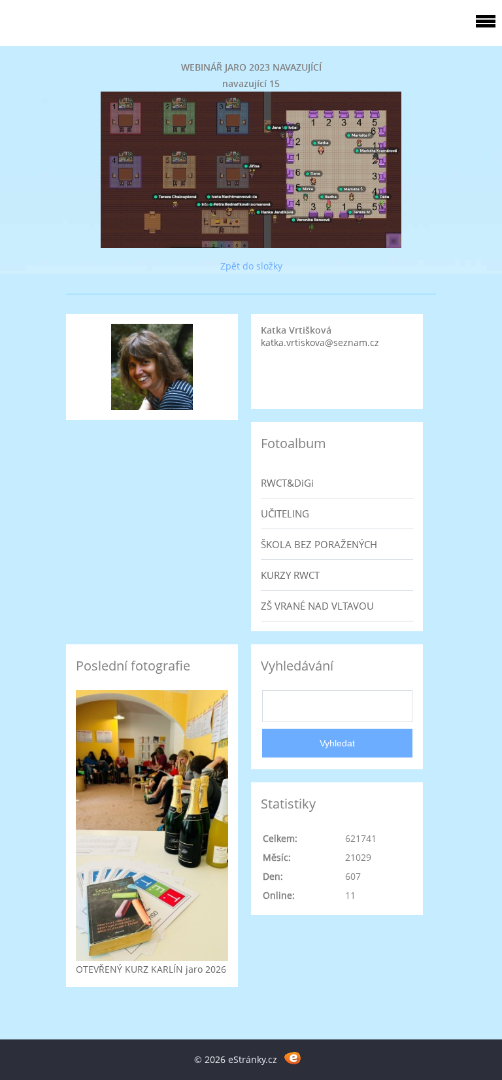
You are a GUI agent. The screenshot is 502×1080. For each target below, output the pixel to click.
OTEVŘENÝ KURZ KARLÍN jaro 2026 (151, 969)
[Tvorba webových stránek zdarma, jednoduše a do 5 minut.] (292, 1057)
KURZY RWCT (290, 575)
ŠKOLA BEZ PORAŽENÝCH (319, 544)
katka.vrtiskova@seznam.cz (320, 342)
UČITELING (285, 513)
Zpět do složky (251, 266)
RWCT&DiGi (287, 482)
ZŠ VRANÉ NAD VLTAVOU (317, 605)
